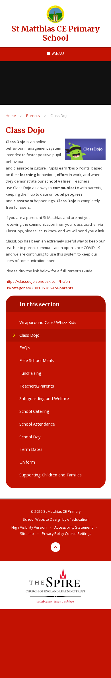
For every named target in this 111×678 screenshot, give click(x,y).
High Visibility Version (29, 527)
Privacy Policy (53, 533)
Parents (33, 115)
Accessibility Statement (73, 527)
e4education (78, 519)
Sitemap (27, 533)
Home (11, 115)
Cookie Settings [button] (78, 533)
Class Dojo (59, 115)
